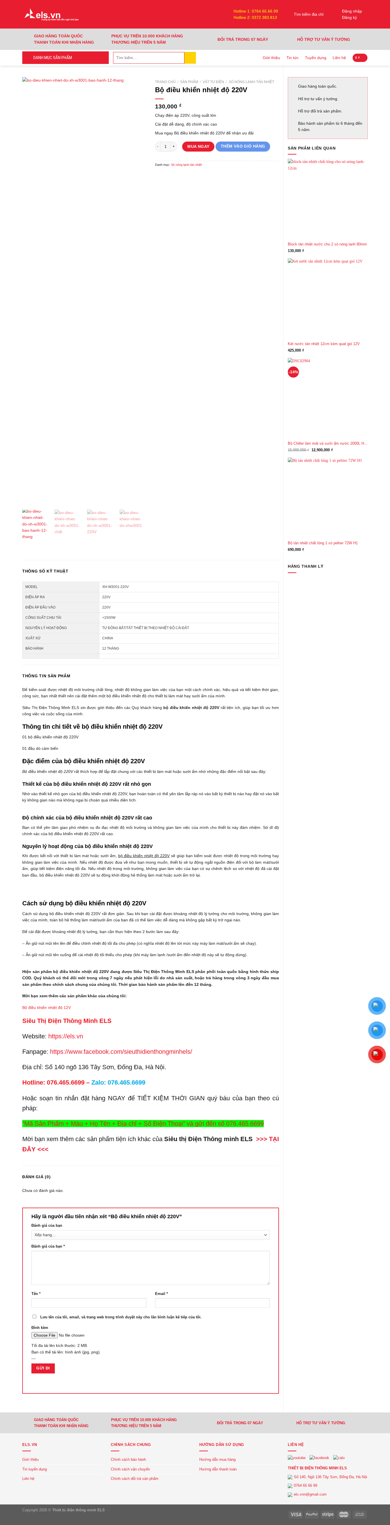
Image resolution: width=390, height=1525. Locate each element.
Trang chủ (165, 82)
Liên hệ (339, 57)
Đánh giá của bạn (46, 1226)
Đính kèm (39, 1328)
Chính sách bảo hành (128, 1459)
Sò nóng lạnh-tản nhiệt (251, 82)
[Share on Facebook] (159, 176)
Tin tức (292, 57)
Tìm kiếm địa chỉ (308, 14)
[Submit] (190, 58)
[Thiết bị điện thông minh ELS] (50, 14)
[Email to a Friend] (177, 176)
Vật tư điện (213, 82)
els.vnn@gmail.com (310, 1494)
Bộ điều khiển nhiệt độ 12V (46, 1007)
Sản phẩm (189, 82)
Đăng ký (349, 17)
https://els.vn (65, 1036)
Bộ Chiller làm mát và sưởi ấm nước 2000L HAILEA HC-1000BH (328, 444)
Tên (36, 1294)
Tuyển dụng (315, 57)
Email (161, 1294)
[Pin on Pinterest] (186, 176)
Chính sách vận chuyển (130, 1469)
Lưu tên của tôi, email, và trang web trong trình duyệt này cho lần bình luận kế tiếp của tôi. (121, 1317)
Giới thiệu (271, 57)
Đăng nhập (352, 11)
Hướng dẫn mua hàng (217, 1459)
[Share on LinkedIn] (195, 176)
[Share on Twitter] (168, 176)
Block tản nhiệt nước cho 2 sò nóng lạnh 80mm (327, 244)
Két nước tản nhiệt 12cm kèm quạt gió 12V (324, 344)
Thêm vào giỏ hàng (243, 146)
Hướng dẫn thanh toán (218, 1469)
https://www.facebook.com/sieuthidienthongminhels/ (121, 1051)
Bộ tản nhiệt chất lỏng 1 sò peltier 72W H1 (323, 543)
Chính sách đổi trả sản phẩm (134, 1478)
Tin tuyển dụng (34, 1469)
